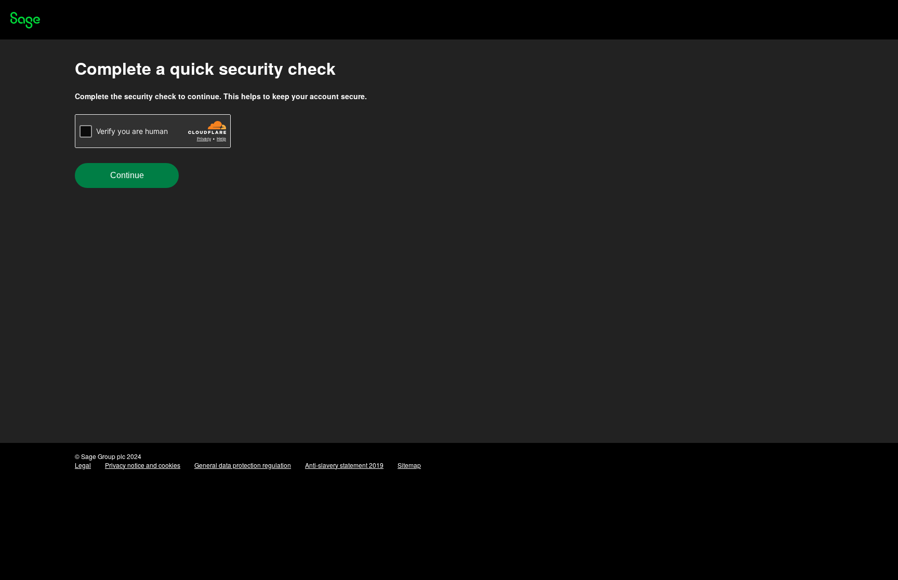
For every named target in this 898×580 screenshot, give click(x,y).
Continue (127, 175)
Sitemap (409, 465)
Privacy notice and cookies (142, 465)
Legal (83, 465)
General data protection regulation (242, 465)
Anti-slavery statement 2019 (344, 465)
